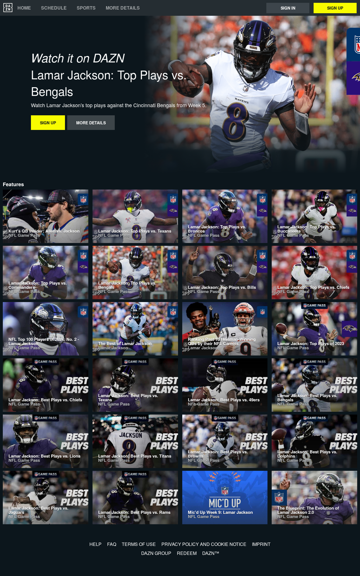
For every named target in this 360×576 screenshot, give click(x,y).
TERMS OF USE (139, 544)
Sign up (335, 8)
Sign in (288, 8)
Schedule (54, 8)
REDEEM (187, 553)
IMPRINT (261, 544)
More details (123, 8)
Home (24, 8)
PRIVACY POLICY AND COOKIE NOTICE (203, 544)
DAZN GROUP (156, 553)
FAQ (111, 544)
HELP (95, 544)
